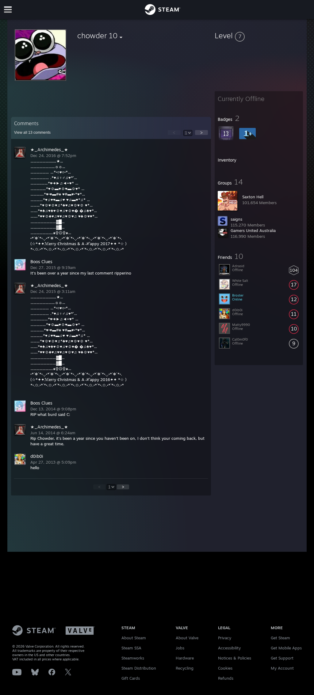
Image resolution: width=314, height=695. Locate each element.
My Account (282, 668)
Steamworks (132, 658)
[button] (259, 35)
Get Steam (280, 637)
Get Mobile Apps (286, 647)
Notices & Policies (234, 658)
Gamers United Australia (253, 230)
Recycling (184, 668)
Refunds (225, 678)
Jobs (180, 647)
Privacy (224, 637)
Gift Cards (130, 678)
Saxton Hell (252, 196)
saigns (236, 219)
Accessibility (229, 647)
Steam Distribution (138, 668)
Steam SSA (131, 647)
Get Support (282, 658)
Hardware (185, 658)
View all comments (32, 132)
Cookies (225, 668)
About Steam (133, 637)
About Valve (187, 637)
